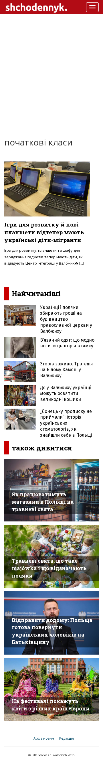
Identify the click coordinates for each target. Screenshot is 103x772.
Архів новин (43, 738)
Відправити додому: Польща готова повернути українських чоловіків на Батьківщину (52, 631)
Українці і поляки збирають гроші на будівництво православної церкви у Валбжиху (66, 319)
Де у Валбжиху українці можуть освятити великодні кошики (65, 393)
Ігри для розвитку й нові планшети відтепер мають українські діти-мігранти (44, 232)
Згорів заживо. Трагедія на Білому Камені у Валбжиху (66, 370)
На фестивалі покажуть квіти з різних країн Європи (51, 705)
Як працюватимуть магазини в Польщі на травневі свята (43, 501)
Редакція (66, 738)
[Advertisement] (51, 71)
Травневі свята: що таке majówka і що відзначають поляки (49, 568)
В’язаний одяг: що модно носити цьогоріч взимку (67, 343)
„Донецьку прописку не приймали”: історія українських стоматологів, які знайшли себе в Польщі (66, 423)
